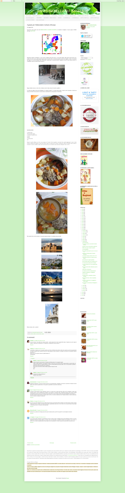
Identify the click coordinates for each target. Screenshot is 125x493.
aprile (83, 285)
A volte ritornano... (85, 242)
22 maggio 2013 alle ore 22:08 (41, 360)
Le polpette (92, 15)
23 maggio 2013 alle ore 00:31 (37, 389)
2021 (83, 216)
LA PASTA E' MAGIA (30, 19)
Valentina (32, 340)
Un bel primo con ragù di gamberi (88, 259)
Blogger (67, 478)
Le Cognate (32, 417)
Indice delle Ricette (40, 19)
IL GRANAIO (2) (75, 17)
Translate (89, 59)
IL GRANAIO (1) (66, 17)
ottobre (83, 233)
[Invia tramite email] (45, 332)
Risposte (32, 358)
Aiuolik (34, 360)
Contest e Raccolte (46, 15)
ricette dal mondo (38, 333)
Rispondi (31, 344)
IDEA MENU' (39, 17)
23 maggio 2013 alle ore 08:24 (41, 410)
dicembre (84, 230)
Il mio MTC (61, 15)
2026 (83, 209)
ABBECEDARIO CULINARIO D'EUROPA (48, 29)
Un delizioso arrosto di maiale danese (89, 270)
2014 (83, 227)
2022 (83, 215)
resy (31, 389)
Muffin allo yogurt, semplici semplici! (88, 247)
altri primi (32, 333)
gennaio (84, 290)
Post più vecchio (73, 442)
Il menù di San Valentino (91, 313)
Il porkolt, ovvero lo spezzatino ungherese (89, 246)
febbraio (84, 288)
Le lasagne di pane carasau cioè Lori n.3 (89, 255)
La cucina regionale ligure (70, 15)
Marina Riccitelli (33, 410)
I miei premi (54, 15)
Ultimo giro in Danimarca (86, 269)
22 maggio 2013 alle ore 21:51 (39, 348)
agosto (83, 236)
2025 (83, 210)
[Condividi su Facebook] (49, 332)
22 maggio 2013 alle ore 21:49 (39, 340)
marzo (83, 287)
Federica (31, 401)
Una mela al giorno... (30, 17)
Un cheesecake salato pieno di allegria (89, 262)
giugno (83, 239)
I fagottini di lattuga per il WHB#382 (88, 272)
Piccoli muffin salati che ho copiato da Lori (89, 261)
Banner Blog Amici (36, 15)
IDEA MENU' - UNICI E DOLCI (50, 17)
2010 (83, 295)
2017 (83, 222)
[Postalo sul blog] (46, 332)
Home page (28, 15)
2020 (83, 218)
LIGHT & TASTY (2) (95, 17)
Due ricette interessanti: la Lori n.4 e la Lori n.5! (92, 346)
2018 (83, 221)
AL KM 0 (59, 17)
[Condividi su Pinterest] (50, 332)
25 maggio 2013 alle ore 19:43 (41, 372)
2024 (83, 212)
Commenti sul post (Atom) (35, 444)
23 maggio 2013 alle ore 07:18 (39, 401)
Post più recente (30, 442)
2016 (83, 224)
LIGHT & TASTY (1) (84, 17)
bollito (35, 333)
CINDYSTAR (32, 30)
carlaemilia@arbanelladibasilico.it (73, 455)
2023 (83, 213)
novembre (84, 231)
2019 (83, 219)
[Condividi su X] (47, 332)
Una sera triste (85, 273)
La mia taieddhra (85, 249)
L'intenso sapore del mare (83, 15)
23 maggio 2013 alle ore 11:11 (40, 417)
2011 (83, 293)
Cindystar (32, 348)
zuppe (43, 333)
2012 (83, 292)
